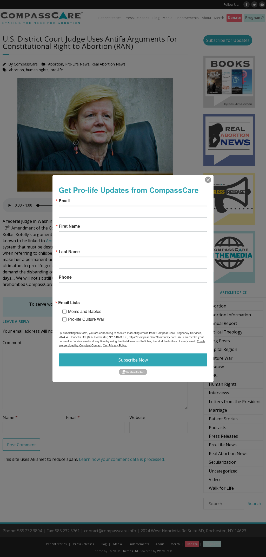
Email (64, 200)
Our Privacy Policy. (115, 345)
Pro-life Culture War (86, 319)
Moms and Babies (84, 311)
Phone (65, 277)
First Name (69, 226)
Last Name (69, 251)
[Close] (208, 179)
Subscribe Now (133, 360)
